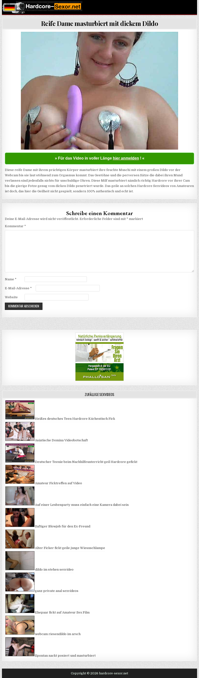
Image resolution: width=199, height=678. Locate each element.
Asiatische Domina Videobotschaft (61, 440)
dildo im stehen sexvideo (54, 569)
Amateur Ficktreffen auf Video (58, 483)
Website (11, 297)
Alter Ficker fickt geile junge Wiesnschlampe (70, 548)
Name (11, 279)
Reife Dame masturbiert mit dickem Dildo (99, 23)
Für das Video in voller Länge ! (99, 158)
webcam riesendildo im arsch (58, 634)
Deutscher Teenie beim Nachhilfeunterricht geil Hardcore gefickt (86, 462)
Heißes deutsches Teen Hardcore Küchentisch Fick (75, 418)
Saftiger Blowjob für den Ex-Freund (62, 526)
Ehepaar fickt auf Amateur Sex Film (62, 612)
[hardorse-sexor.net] (99, 7)
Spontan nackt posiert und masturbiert (65, 655)
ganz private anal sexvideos (56, 591)
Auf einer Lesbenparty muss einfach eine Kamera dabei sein (82, 505)
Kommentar (15, 226)
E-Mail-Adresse (18, 288)
